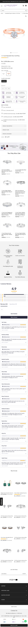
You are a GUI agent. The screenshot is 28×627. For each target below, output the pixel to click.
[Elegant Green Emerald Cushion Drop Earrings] (7, 483)
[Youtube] (16, 579)
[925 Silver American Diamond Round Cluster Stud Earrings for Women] (7, 506)
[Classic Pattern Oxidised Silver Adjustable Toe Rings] (20, 483)
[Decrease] (2, 88)
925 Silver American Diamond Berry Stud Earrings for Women (20, 537)
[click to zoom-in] (25, 16)
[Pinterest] (14, 579)
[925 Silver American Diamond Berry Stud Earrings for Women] (20, 527)
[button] (4, 58)
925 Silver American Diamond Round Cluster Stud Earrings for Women (7, 515)
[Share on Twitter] (7, 137)
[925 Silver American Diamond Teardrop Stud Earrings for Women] (20, 550)
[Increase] (8, 88)
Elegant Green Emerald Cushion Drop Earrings (7, 492)
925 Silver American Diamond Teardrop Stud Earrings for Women (20, 560)
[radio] (3, 73)
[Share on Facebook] (5, 137)
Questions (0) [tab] (13, 304)
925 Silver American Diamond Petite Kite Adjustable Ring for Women (20, 515)
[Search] (26, 10)
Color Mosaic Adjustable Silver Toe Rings (7, 537)
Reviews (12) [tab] (4, 304)
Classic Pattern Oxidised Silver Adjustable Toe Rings (20, 492)
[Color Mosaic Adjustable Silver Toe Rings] (7, 527)
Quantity (3, 85)
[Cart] (23, 5)
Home (2, 13)
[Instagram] (12, 579)
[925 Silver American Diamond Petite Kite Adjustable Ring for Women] (20, 506)
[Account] (26, 5)
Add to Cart (14, 625)
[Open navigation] (1, 6)
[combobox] (2, 309)
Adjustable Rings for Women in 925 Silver (12, 13)
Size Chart (7, 78)
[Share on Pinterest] (8, 137)
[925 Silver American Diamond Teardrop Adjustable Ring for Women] (7, 550)
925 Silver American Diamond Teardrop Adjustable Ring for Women (7, 560)
